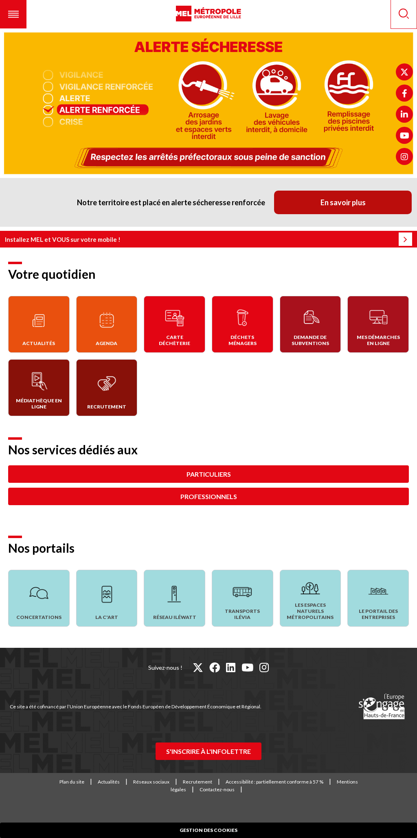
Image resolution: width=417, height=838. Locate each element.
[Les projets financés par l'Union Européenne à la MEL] (381, 707)
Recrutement (197, 782)
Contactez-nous (217, 789)
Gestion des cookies (208, 830)
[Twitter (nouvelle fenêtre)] (404, 72)
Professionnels (208, 496)
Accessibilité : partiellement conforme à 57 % (274, 782)
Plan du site (71, 782)
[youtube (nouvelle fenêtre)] (247, 667)
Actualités (109, 782)
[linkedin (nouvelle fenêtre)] (230, 667)
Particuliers (209, 474)
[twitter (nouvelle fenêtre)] (198, 667)
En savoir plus (343, 202)
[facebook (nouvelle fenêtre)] (214, 667)
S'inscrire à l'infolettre (208, 751)
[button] (13, 14)
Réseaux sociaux (151, 782)
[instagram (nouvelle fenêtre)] (264, 667)
